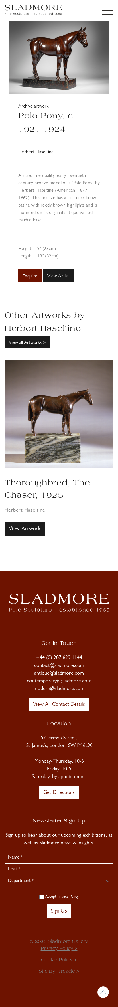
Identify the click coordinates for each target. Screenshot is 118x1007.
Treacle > (68, 971)
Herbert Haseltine (36, 152)
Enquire (30, 276)
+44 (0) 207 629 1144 (59, 658)
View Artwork (24, 529)
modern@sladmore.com (59, 689)
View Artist (58, 276)
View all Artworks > (27, 343)
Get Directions (59, 793)
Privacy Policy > (59, 949)
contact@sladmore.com (59, 666)
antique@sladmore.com (59, 673)
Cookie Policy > (59, 960)
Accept (61, 897)
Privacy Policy (68, 897)
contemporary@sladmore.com (59, 681)
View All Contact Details (59, 704)
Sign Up (59, 911)
